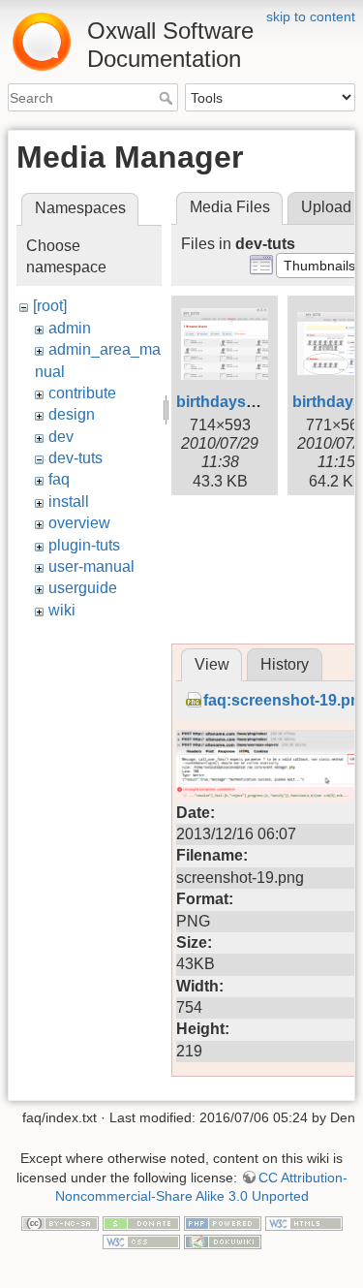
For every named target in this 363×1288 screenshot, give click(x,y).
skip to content (310, 16)
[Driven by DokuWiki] (222, 1240)
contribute (82, 393)
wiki (62, 610)
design (71, 414)
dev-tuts (75, 458)
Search (168, 98)
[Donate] (141, 1222)
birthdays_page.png (250, 401)
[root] (50, 306)
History (284, 664)
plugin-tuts (84, 545)
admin (69, 328)
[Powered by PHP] (222, 1222)
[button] (319, 265)
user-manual (91, 566)
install (68, 501)
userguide (82, 588)
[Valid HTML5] (304, 1222)
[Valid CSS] (141, 1240)
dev (61, 436)
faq (59, 479)
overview (79, 523)
